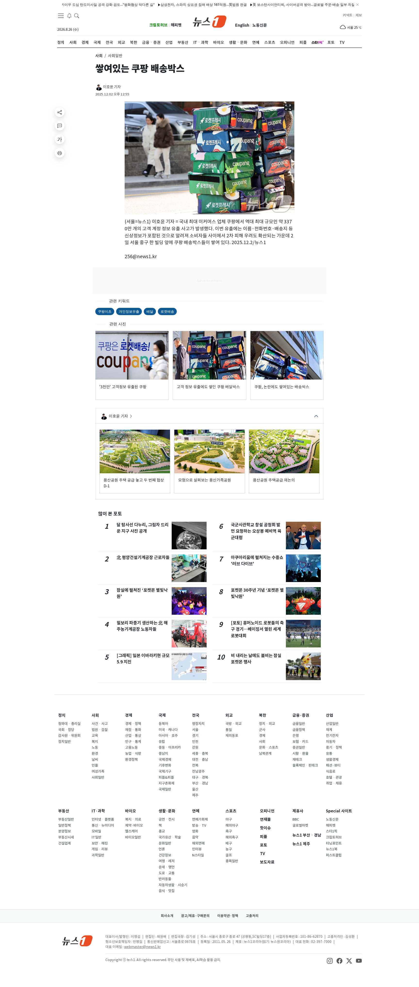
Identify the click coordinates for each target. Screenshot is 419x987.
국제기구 (165, 771)
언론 (162, 849)
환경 (95, 753)
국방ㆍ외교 (234, 724)
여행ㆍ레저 (167, 861)
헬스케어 (131, 831)
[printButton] (59, 153)
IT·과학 (98, 811)
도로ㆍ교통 (167, 873)
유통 (329, 753)
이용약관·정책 (227, 916)
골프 (229, 855)
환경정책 (131, 759)
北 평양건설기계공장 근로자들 (143, 557)
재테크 (297, 759)
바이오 (130, 811)
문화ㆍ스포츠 (268, 747)
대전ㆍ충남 (200, 759)
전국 (195, 715)
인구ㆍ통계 (133, 741)
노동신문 (259, 25)
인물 (95, 765)
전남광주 (198, 771)
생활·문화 (167, 811)
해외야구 (232, 825)
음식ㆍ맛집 (167, 891)
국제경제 (165, 759)
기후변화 (165, 765)
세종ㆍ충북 (200, 753)
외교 (229, 715)
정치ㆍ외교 (267, 724)
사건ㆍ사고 (100, 724)
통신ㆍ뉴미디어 (103, 825)
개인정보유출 (129, 311)
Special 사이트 (339, 811)
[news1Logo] (77, 940)
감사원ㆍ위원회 (69, 735)
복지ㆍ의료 (133, 819)
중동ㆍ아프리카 (170, 747)
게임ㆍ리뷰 (100, 849)
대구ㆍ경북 (200, 777)
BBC (295, 819)
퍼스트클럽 (334, 855)
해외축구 (232, 837)
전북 (195, 765)
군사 (262, 730)
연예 (195, 811)
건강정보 (165, 855)
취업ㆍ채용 (334, 783)
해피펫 (176, 25)
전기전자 (332, 735)
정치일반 (64, 741)
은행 (295, 735)
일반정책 (64, 825)
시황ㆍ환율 (300, 753)
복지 (95, 741)
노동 (95, 747)
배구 (229, 843)
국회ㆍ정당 (66, 730)
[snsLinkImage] (330, 960)
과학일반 (98, 855)
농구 (229, 849)
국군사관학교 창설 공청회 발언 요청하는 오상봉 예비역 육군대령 (256, 531)
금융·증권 (300, 715)
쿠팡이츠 (105, 311)
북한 (262, 715)
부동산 (63, 811)
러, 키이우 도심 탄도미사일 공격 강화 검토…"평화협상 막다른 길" (82, 4)
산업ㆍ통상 (133, 735)
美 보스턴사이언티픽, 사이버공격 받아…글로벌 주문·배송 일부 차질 (281, 4)
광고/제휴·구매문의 (195, 916)
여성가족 (98, 771)
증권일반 (298, 747)
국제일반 (165, 789)
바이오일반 (133, 837)
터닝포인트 (334, 843)
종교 (162, 831)
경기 (195, 735)
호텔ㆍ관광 (334, 777)
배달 (149, 311)
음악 (195, 837)
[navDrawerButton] (60, 16)
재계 (329, 730)
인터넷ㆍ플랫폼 (103, 819)
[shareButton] (59, 112)
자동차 (330, 741)
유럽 (162, 741)
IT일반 (96, 837)
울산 (195, 789)
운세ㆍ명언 (167, 867)
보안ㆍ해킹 (100, 843)
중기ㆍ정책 (334, 747)
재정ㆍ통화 (133, 730)
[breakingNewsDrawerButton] (69, 15)
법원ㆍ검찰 (100, 730)
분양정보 (64, 831)
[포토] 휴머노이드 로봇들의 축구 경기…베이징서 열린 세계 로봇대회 (257, 629)
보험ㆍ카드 (300, 741)
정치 (61, 715)
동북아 (163, 724)
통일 (229, 730)
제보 (358, 15)
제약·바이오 (134, 825)
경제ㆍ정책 (133, 724)
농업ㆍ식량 (133, 753)
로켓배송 (167, 311)
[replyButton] (59, 126)
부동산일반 (66, 819)
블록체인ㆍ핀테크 (305, 765)
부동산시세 (66, 837)
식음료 (330, 771)
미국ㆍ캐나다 (168, 730)
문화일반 (165, 843)
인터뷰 (196, 849)
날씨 (95, 759)
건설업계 (64, 843)
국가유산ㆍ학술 (170, 837)
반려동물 (165, 879)
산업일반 (332, 724)
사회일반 (98, 777)
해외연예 (198, 843)
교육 (95, 735)
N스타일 (198, 855)
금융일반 (298, 724)
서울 (195, 730)
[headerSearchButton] (76, 15)
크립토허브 (158, 25)
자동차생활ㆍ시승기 (173, 885)
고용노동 (131, 747)
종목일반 (232, 861)
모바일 (96, 831)
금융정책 (298, 730)
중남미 (163, 753)
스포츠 (231, 811)
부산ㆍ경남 (200, 783)
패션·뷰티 (333, 765)
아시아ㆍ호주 (168, 735)
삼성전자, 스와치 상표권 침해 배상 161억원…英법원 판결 (181, 4)
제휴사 (297, 811)
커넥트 (347, 15)
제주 (195, 795)
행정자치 (198, 724)
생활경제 (332, 759)
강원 (195, 747)
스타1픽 (331, 831)
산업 (329, 715)
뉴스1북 (331, 849)
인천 (195, 741)
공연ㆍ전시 (167, 819)
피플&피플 (166, 777)
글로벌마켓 (300, 825)
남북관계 (265, 753)
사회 (95, 715)
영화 (195, 831)
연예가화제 (200, 819)
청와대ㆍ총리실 (69, 724)
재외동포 (232, 735)
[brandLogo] (210, 21)
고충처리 (252, 916)
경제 (128, 715)
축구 (229, 831)
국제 (162, 715)
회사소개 (167, 916)
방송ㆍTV (199, 825)
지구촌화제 (166, 783)
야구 (229, 819)
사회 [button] (99, 55)
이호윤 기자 (112, 87)
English (242, 25)
